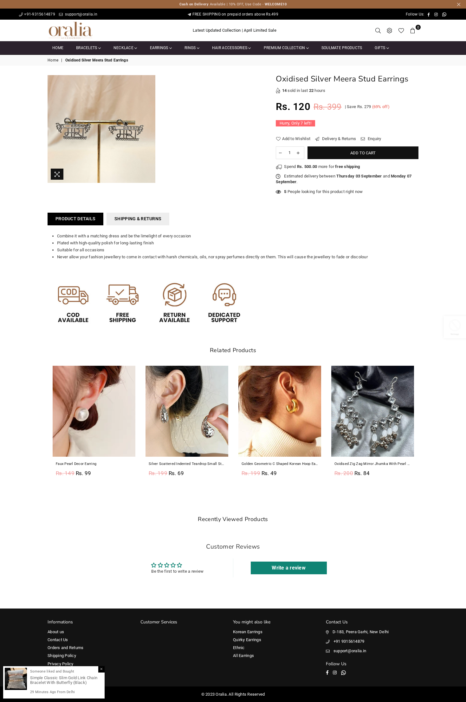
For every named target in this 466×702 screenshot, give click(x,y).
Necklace (123, 48)
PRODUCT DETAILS (75, 218)
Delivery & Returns (338, 138)
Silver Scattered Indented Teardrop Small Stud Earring (187, 464)
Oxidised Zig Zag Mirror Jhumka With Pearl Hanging (372, 464)
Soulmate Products (341, 48)
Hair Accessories (230, 48)
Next (425, 424)
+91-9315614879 (39, 14)
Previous (40, 424)
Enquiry (374, 138)
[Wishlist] (401, 30)
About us (56, 631)
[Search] (378, 30)
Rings (190, 48)
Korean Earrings (247, 631)
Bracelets (87, 48)
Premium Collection (285, 48)
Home (57, 48)
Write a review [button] (289, 568)
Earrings (159, 48)
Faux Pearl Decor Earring (76, 464)
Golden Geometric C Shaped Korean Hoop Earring (280, 464)
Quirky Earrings (247, 639)
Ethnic (239, 647)
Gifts (380, 48)
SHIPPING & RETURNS (137, 218)
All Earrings (243, 655)
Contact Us (58, 639)
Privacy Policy (61, 663)
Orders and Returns (66, 647)
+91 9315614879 (349, 641)
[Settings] (389, 30)
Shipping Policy (62, 655)
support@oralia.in (80, 14)
